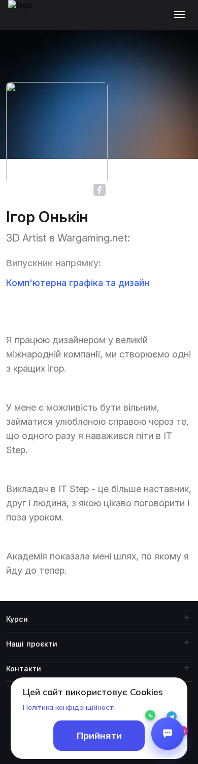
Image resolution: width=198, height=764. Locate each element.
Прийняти (99, 735)
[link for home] (26, 20)
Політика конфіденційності (69, 707)
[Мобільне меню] (182, 15)
